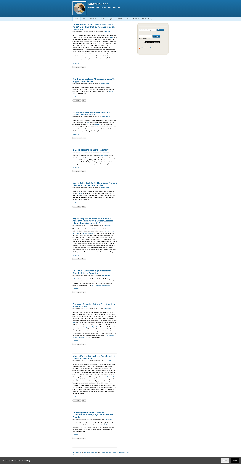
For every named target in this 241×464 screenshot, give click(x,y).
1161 (88, 452)
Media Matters (78, 279)
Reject (235, 460)
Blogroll (110, 19)
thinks (101, 43)
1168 (114, 452)
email (149, 38)
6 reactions (107, 225)
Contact (135, 19)
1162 (92, 452)
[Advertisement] (94, 72)
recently (85, 233)
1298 (120, 452)
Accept (225, 460)
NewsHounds (98, 4)
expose (91, 379)
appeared (90, 233)
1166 (107, 452)
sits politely (97, 124)
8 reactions (105, 187)
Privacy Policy (147, 19)
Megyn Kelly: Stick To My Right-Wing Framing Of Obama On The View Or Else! (94, 184)
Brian (81, 152)
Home (76, 19)
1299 (123, 452)
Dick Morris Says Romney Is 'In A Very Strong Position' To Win (91, 113)
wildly (88, 122)
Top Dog (79, 193)
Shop (127, 19)
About (84, 19)
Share (83, 67)
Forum (102, 19)
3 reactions (107, 31)
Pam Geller (75, 233)
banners (85, 381)
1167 (110, 452)
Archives (93, 19)
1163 (96, 452)
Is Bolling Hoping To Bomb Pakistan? (90, 150)
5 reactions (105, 83)
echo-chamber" (90, 229)
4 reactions (107, 308)
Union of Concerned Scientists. (101, 285)
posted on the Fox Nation (105, 425)
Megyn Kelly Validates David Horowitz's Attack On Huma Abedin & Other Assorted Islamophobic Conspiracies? (92, 220)
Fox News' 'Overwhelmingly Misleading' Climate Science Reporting (91, 272)
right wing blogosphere (92, 327)
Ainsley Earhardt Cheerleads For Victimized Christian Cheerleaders (93, 357)
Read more (75, 63)
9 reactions (106, 117)
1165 (103, 452)
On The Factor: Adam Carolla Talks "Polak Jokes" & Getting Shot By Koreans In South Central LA (93, 26)
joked (112, 37)
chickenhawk (103, 155)
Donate (119, 19)
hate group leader (109, 231)
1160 (85, 452)
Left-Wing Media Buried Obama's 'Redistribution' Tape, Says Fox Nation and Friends (92, 414)
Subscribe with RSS (146, 48)
